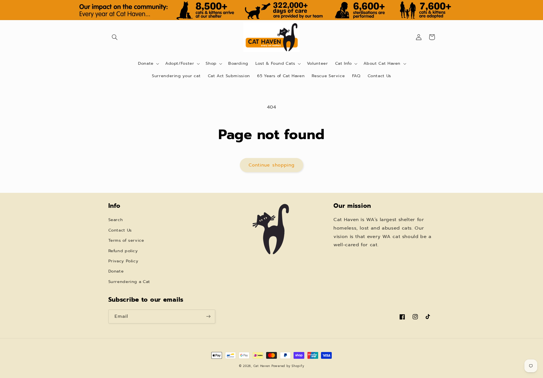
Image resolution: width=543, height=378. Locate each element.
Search (115, 220)
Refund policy (123, 251)
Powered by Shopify (288, 366)
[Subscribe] (208, 316)
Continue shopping (271, 165)
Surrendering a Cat (129, 281)
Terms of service (126, 240)
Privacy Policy (123, 261)
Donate (116, 271)
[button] (114, 37)
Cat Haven (261, 366)
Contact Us (120, 230)
